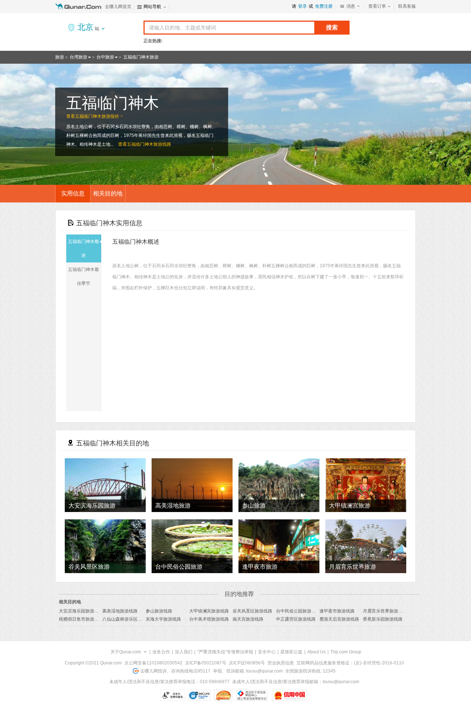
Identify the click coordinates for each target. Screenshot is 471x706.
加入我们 (183, 651)
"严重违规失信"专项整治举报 (225, 651)
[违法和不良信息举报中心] (252, 695)
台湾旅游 (78, 57)
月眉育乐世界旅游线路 (385, 611)
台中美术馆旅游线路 (209, 619)
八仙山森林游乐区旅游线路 (128, 619)
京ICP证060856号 (247, 663)
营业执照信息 (281, 663)
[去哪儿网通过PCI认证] (223, 695)
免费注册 (324, 6)
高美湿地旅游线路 (120, 611)
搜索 (332, 27)
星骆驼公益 (291, 651)
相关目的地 (108, 193)
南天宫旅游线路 (248, 619)
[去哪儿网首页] (79, 6)
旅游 (59, 57)
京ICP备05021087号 (205, 663)
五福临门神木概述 (83, 248)
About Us (316, 651)
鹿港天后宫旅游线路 (339, 619)
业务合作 (161, 651)
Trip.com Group (345, 651)
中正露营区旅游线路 (296, 619)
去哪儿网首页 (118, 6)
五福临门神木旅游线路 (149, 144)
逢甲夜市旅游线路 (337, 611)
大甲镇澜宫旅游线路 (209, 611)
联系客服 (407, 6)
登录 (302, 6)
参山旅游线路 (159, 611)
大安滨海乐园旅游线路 (81, 611)
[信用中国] (289, 695)
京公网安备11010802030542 (153, 663)
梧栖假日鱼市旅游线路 (81, 619)
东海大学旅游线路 (163, 619)
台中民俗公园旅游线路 (298, 611)
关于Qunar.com (125, 651)
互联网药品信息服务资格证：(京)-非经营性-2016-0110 (350, 663)
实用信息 (73, 193)
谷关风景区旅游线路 (252, 611)
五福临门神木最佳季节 (83, 276)
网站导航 (152, 6)
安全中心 (267, 651)
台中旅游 (105, 57)
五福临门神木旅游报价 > (99, 116)
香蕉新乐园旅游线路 (383, 619)
